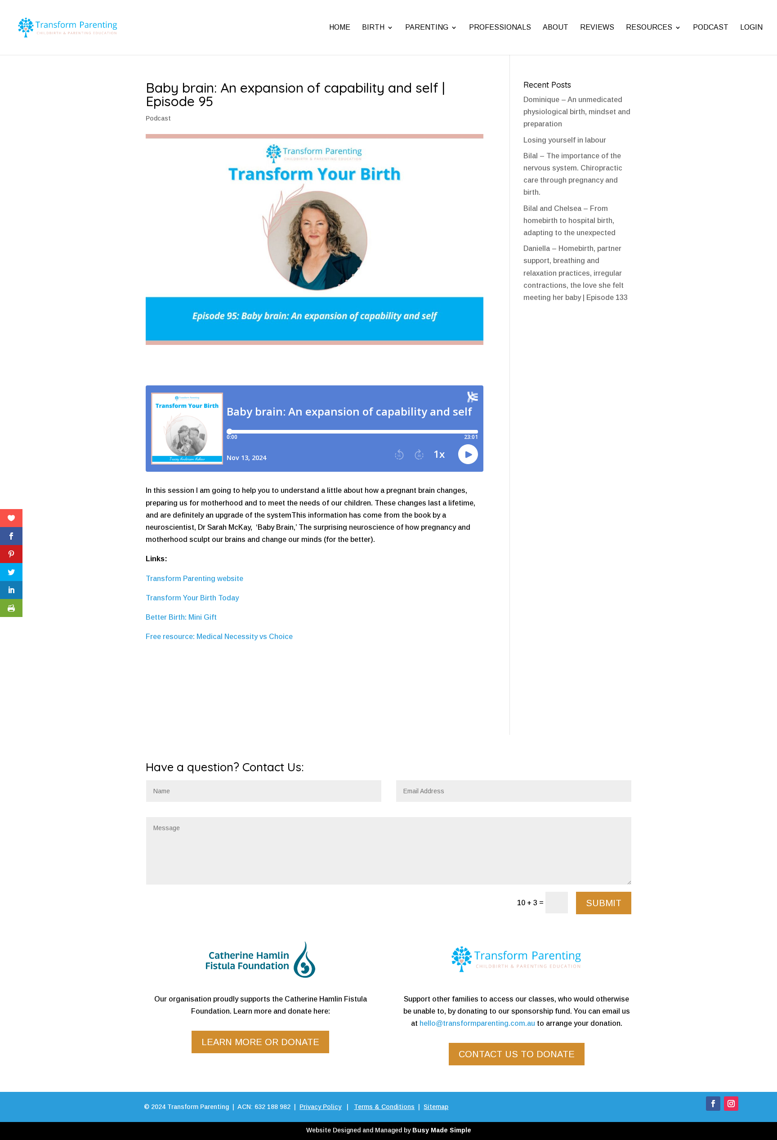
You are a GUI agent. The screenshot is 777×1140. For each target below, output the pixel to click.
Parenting (426, 27)
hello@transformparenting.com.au (477, 1023)
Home (339, 27)
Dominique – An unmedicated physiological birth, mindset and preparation (576, 112)
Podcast (710, 27)
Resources (649, 27)
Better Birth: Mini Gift (181, 617)
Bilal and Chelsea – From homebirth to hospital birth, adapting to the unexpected (569, 221)
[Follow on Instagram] (731, 1103)
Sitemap (436, 1106)
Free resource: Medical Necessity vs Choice (219, 636)
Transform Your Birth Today (192, 598)
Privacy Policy (320, 1106)
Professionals (500, 27)
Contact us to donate (517, 1054)
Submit (603, 903)
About (555, 27)
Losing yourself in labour (564, 140)
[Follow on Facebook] (713, 1103)
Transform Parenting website (194, 578)
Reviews (597, 27)
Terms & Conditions (384, 1106)
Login (751, 27)
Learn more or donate (260, 1042)
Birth (373, 27)
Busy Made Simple (441, 1130)
